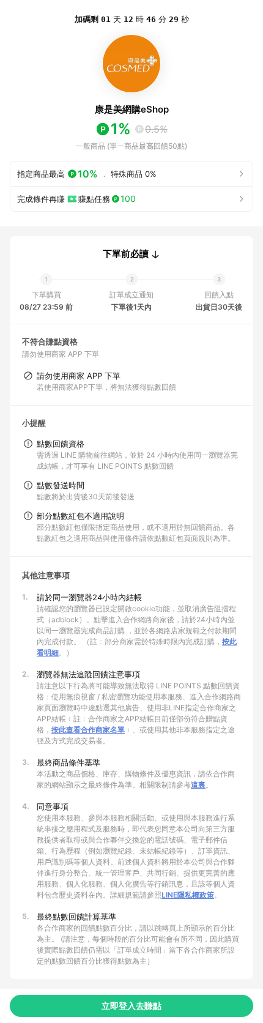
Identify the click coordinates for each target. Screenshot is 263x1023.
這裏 (198, 784)
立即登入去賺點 (131, 1005)
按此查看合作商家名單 (88, 729)
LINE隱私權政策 (187, 894)
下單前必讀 (126, 253)
